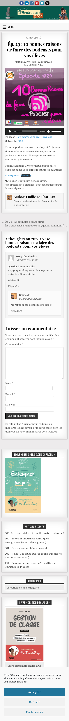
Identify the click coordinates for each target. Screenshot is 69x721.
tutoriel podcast (12, 176)
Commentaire (14, 344)
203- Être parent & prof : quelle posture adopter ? (34, 533)
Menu (11, 27)
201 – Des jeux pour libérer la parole (26, 548)
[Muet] (48, 131)
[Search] (47, 3)
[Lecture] (10, 131)
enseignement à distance (20, 184)
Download (46, 137)
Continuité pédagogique (32, 181)
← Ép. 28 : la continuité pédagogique (23, 221)
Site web (10, 404)
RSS (20, 141)
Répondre (13, 286)
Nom (9, 383)
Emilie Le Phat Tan (27, 61)
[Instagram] (32, 3)
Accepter (34, 692)
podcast (40, 184)
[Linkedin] (26, 3)
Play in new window (27, 137)
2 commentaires (35, 64)
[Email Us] (42, 3)
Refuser (34, 702)
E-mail (10, 394)
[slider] (57, 131)
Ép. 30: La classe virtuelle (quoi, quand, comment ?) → (36, 225)
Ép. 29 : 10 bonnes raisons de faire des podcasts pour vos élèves (34, 49)
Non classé (35, 37)
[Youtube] (37, 3)
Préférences (34, 712)
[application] (34, 131)
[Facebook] (21, 3)
